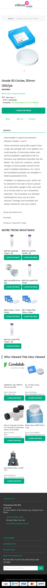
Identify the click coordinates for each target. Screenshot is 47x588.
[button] (22, 71)
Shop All (11, 18)
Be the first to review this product (13, 93)
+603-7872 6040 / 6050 (14, 517)
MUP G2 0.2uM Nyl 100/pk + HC (11, 252)
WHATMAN (6, 89)
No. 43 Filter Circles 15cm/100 (32, 386)
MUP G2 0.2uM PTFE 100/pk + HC (12, 340)
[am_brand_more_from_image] (12, 248)
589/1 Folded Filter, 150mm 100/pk (29, 311)
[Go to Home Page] (4, 18)
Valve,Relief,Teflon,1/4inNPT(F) (14, 469)
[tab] (23, 130)
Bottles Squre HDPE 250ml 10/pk (34, 426)
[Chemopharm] (23, 4)
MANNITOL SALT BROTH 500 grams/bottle (13, 386)
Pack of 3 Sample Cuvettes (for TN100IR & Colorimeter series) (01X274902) (14, 427)
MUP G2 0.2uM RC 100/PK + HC (29, 252)
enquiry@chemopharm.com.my (17, 523)
